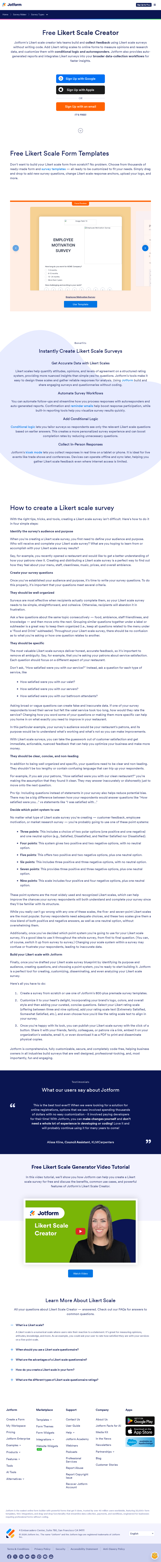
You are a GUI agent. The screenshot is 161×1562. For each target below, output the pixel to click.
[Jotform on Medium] (27, 1556)
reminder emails (82, 406)
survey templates (54, 169)
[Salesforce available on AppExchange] (140, 1442)
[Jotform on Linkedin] (21, 1556)
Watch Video (80, 1273)
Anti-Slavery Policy (114, 1549)
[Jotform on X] (15, 1556)
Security (60, 1549)
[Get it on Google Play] (140, 1420)
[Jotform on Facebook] (9, 1556)
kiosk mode (34, 452)
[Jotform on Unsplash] (51, 1556)
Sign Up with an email (80, 106)
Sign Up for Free (143, 5)
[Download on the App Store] (140, 1431)
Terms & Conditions (18, 1549)
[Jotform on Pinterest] (39, 1556)
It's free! (80, 114)
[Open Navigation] (154, 4)
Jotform (127, 380)
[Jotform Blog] (33, 1556)
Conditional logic (23, 427)
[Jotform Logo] (12, 5)
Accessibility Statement (84, 1549)
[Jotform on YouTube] (45, 1556)
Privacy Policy (42, 1549)
